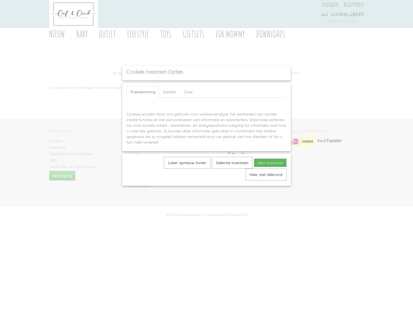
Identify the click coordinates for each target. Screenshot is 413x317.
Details (169, 91)
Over (188, 91)
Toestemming (142, 91)
